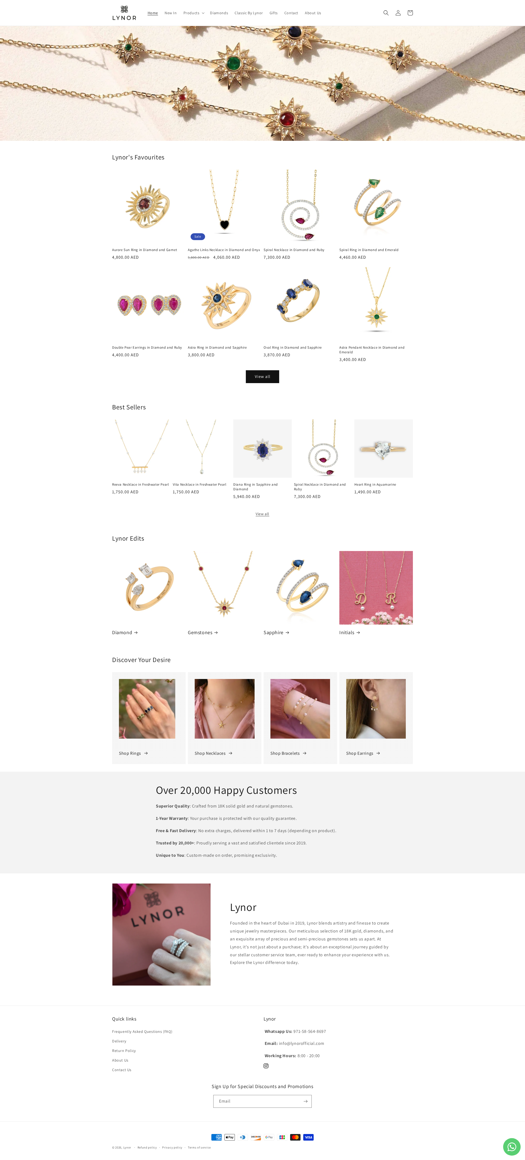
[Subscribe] (305, 1101)
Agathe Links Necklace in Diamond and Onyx (224, 250)
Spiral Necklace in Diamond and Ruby (294, 250)
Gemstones (200, 632)
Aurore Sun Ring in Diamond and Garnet (144, 250)
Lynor (127, 1147)
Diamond (122, 632)
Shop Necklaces (210, 753)
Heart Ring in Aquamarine (375, 484)
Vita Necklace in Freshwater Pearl (199, 484)
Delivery (119, 1041)
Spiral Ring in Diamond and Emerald (368, 250)
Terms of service (199, 1147)
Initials (346, 632)
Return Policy (124, 1050)
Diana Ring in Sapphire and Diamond (255, 486)
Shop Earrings (360, 753)
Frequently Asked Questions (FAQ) (142, 1031)
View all (262, 376)
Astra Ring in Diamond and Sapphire (217, 347)
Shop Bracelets (285, 753)
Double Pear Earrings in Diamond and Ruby (147, 347)
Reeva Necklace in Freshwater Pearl (140, 484)
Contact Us (122, 1069)
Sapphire (274, 632)
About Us (120, 1060)
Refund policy (147, 1147)
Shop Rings (130, 753)
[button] (193, 13)
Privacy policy (172, 1147)
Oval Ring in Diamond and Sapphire (293, 347)
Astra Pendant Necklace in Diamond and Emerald (371, 349)
